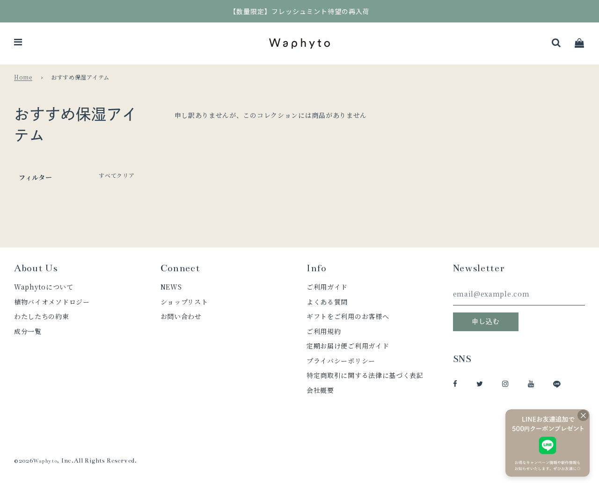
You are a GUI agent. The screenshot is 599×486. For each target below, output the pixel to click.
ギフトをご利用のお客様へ (348, 316)
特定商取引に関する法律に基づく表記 (365, 375)
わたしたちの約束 (41, 316)
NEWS (171, 286)
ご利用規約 (324, 331)
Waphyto (45, 461)
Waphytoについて (43, 286)
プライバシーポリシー (341, 360)
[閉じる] (583, 415)
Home (23, 77)
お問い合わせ (181, 316)
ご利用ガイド (327, 286)
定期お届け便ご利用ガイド (348, 345)
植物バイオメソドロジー (52, 301)
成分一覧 (28, 331)
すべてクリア (116, 175)
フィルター (35, 177)
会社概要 (320, 390)
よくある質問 (327, 301)
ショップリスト (184, 301)
